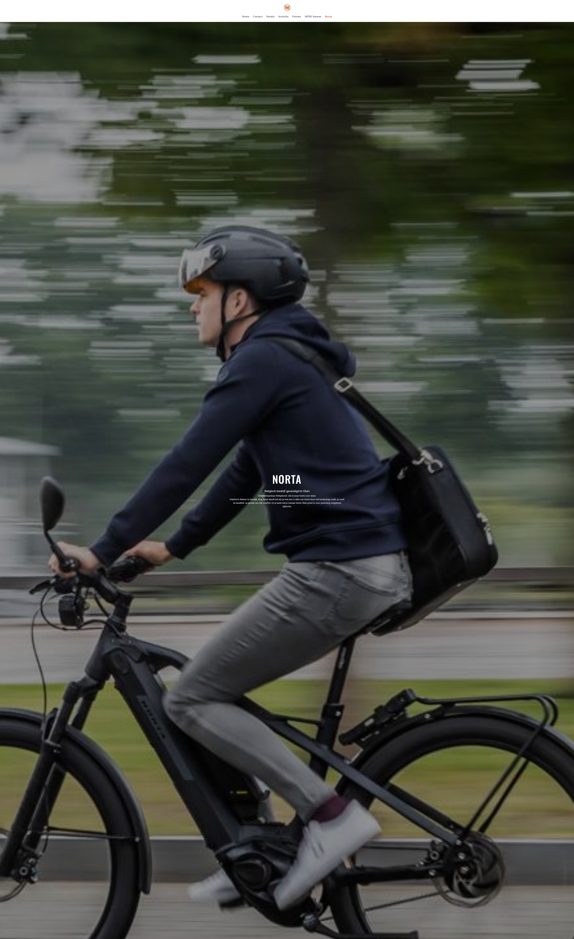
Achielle (283, 17)
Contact (258, 17)
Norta (328, 17)
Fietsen (296, 17)
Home (245, 17)
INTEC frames (313, 17)
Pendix (270, 17)
